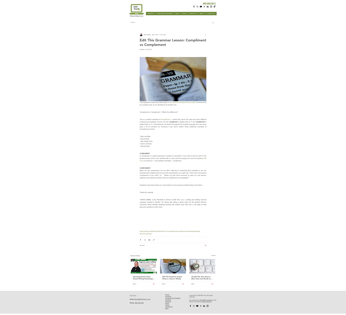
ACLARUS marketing (206, 300)
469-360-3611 (139, 303)
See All (213, 255)
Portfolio (168, 300)
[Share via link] (154, 240)
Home (167, 294)
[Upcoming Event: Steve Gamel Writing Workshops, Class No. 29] (144, 266)
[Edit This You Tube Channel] (197, 306)
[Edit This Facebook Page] (194, 6)
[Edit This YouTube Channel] (201, 6)
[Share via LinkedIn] (149, 240)
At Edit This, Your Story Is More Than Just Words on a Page (201, 278)
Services (168, 296)
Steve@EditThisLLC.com (142, 299)
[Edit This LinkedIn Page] (207, 6)
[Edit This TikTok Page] (214, 6)
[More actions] (205, 35)
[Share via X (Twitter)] (145, 240)
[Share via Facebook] (140, 240)
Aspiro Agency (207, 301)
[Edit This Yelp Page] (204, 6)
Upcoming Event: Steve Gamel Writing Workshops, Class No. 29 (143, 278)
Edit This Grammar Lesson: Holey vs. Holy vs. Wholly (172, 278)
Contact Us (169, 306)
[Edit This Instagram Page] (211, 6)
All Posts (133, 22)
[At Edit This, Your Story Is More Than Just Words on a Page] (202, 266)
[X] (197, 6)
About (167, 305)
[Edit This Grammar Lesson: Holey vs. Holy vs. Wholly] (173, 266)
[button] (213, 22)
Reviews (168, 301)
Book (167, 303)
